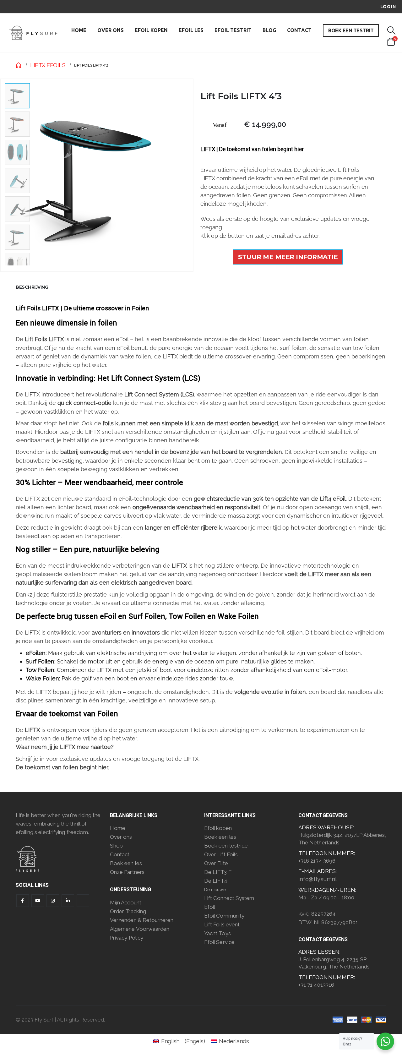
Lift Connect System (229, 898)
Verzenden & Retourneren (142, 920)
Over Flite (216, 863)
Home (78, 30)
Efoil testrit (233, 30)
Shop (116, 846)
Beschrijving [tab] (32, 287)
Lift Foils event (222, 924)
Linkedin (68, 900)
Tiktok (83, 900)
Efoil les (191, 30)
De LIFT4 (215, 881)
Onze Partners (127, 872)
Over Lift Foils (221, 854)
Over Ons (110, 30)
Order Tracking (128, 911)
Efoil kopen (151, 30)
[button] (192, 175)
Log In (388, 6)
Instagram (52, 900)
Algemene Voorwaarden (139, 929)
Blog (269, 30)
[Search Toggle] (391, 30)
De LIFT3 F (217, 872)
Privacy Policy (126, 938)
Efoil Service (219, 942)
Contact (299, 30)
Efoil (209, 907)
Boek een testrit (350, 30)
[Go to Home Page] (18, 65)
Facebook (22, 900)
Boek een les (126, 863)
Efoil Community (224, 916)
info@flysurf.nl (317, 879)
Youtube (37, 900)
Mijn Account (125, 902)
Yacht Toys (217, 933)
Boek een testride (226, 846)
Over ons (121, 837)
